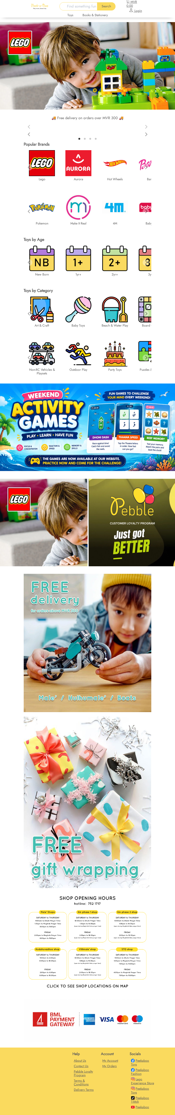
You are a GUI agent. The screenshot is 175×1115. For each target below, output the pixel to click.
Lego (42, 179)
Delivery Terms (84, 1089)
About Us (80, 1060)
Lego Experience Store (142, 1081)
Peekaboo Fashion (140, 1072)
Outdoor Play (78, 369)
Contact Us (81, 1066)
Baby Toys (78, 325)
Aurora (78, 179)
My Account (110, 1060)
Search (106, 6)
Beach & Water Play (115, 325)
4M (115, 223)
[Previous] (29, 134)
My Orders (109, 1066)
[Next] (146, 134)
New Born (42, 274)
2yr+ (115, 274)
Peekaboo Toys (140, 1062)
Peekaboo (142, 1107)
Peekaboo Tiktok (140, 1100)
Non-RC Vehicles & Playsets (42, 371)
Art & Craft (42, 325)
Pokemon (42, 223)
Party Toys (115, 369)
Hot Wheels (115, 179)
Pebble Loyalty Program (83, 1073)
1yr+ (78, 274)
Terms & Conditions (81, 1082)
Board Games (151, 325)
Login (138, 10)
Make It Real (78, 223)
